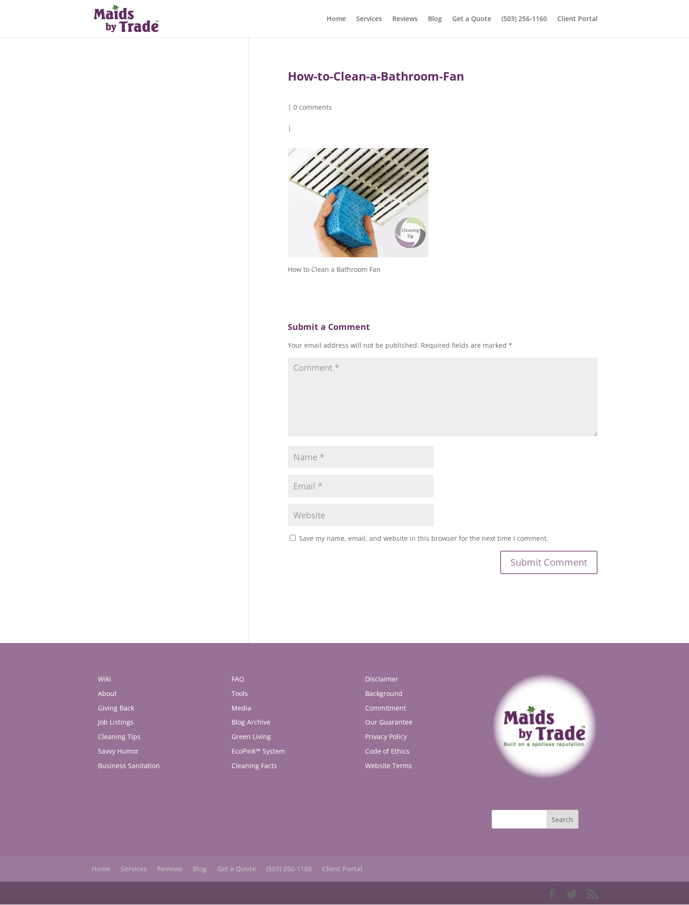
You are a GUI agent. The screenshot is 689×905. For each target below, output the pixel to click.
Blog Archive (251, 722)
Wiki (104, 678)
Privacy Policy (386, 736)
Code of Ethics (387, 751)
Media (241, 707)
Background (384, 693)
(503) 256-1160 (524, 19)
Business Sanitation (129, 765)
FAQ (238, 678)
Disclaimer (381, 678)
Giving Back (116, 707)
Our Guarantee (388, 722)
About (107, 693)
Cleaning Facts (254, 765)
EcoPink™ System (258, 751)
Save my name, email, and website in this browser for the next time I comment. (423, 538)
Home (336, 19)
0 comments (312, 107)
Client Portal (577, 19)
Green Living (251, 736)
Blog (435, 19)
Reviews (405, 19)
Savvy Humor (118, 751)
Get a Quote (471, 19)
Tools (240, 693)
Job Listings (116, 722)
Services (369, 19)
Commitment (385, 707)
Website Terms (388, 765)
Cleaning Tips (119, 736)
